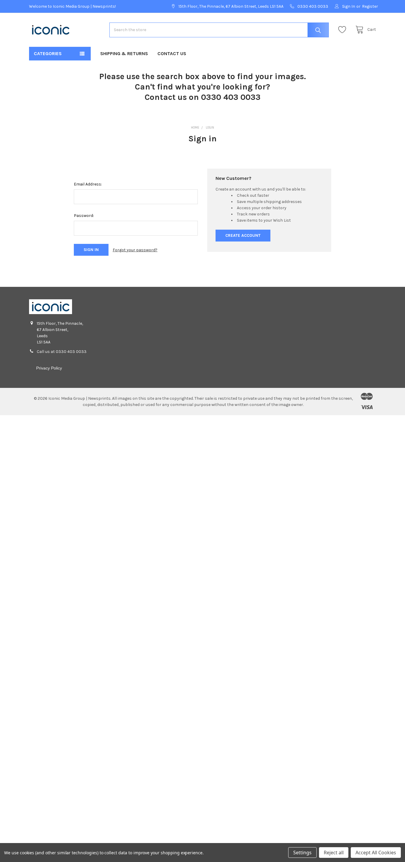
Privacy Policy (49, 368)
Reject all (334, 852)
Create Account (243, 235)
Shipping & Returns (124, 53)
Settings (302, 852)
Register (370, 6)
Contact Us (171, 53)
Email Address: (88, 184)
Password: (84, 215)
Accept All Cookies (375, 852)
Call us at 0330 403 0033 (62, 351)
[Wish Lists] (343, 29)
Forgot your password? (135, 249)
